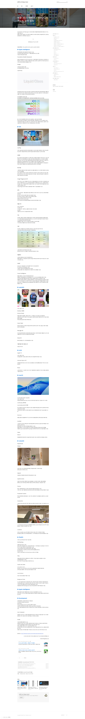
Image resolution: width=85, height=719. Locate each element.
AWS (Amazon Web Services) (59, 71)
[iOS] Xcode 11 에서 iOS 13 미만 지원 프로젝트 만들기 (25, 665)
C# (55, 51)
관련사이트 (62, 715)
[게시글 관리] (21, 658)
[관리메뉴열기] (1, 717)
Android (56, 64)
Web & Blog (56, 67)
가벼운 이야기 (56, 74)
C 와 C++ (55, 50)
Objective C (56, 54)
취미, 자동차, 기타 (56, 78)
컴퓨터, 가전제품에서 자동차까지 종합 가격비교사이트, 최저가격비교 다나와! (29, 652)
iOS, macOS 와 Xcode (58, 63)
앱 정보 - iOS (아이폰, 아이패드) (59, 44)
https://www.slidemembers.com (23, 641)
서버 (54, 66)
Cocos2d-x (56, 58)
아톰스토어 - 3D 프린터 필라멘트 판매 (64, 709)
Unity (55, 59)
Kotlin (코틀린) (56, 55)
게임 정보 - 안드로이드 (57, 45)
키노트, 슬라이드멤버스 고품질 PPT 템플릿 (26, 642)
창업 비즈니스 (56, 38)
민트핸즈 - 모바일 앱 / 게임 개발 (64, 706)
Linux (55, 70)
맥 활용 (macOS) (57, 41)
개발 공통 (55, 62)
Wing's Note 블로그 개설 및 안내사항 (58, 86)
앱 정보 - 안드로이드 (57, 42)
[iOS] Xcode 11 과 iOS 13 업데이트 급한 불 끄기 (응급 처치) (25, 664)
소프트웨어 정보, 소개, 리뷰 (58, 40)
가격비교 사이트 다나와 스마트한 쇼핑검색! (26, 650)
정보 (54, 35)
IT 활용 (55, 39)
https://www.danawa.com (22, 648)
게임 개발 (55, 56)
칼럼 (55, 75)
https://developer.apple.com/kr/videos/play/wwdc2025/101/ (32, 633)
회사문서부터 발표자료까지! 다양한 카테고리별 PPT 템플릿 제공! (29, 644)
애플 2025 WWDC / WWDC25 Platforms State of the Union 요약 (26, 663)
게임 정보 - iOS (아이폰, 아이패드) (59, 46)
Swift (55, 52)
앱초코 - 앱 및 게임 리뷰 (64, 713)
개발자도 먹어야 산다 (57, 76)
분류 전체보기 (55, 33)
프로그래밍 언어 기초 (57, 49)
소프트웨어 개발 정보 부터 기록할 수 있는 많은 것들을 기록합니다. (28, 695)
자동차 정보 (56, 79)
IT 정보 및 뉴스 (56, 36)
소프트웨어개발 (56, 61)
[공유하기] (20, 658)
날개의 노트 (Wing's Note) (22, 2)
